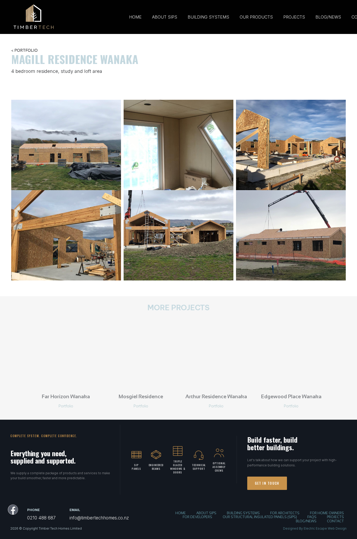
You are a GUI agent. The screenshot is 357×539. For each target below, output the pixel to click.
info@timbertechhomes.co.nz (99, 517)
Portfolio (66, 406)
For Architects (285, 513)
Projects (294, 17)
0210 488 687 (41, 517)
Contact (335, 521)
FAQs (311, 517)
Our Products (256, 17)
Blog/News (328, 17)
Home (135, 17)
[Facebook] (13, 510)
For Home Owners (327, 513)
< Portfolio (24, 50)
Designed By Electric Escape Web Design (315, 528)
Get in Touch (267, 483)
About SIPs (164, 17)
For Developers (197, 517)
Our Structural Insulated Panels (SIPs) (260, 517)
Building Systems (208, 17)
